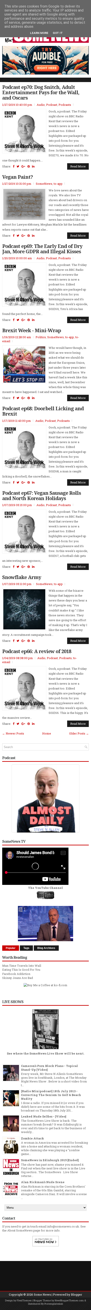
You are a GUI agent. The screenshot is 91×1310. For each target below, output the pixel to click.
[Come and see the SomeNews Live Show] (45, 1049)
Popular (10, 948)
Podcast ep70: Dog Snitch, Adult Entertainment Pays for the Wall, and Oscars (40, 92)
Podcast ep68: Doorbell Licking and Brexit (43, 411)
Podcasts (65, 105)
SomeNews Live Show (46, 1053)
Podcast (51, 105)
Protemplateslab (53, 1303)
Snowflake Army (21, 577)
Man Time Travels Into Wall (21, 966)
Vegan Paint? (17, 176)
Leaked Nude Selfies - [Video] (43, 1116)
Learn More (39, 33)
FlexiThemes (24, 1300)
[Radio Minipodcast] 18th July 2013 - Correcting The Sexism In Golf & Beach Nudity (51, 1095)
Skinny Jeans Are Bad (17, 978)
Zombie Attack (32, 1138)
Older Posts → (79, 733)
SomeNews (44, 184)
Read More (78, 166)
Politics (41, 337)
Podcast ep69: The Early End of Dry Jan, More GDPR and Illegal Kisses (42, 248)
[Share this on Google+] (23, 166)
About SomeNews (20, 1230)
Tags (26, 948)
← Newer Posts (13, 733)
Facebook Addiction (16, 974)
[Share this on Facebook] (13, 166)
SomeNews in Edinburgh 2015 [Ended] (50, 1160)
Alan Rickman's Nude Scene (42, 1182)
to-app (58, 184)
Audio (41, 105)
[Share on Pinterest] (28, 166)
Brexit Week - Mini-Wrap (31, 330)
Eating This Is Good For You (21, 970)
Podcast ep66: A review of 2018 (36, 651)
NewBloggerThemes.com (69, 1300)
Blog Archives (46, 948)
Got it (58, 33)
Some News (42, 1294)
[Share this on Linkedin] (33, 166)
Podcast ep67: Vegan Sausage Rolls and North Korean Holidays (41, 495)
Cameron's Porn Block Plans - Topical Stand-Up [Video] (49, 1068)
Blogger (76, 1294)
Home (46, 733)
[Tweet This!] (17, 166)
